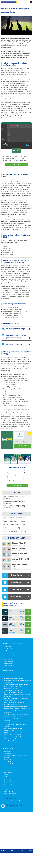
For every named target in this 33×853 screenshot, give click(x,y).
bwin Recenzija (7, 650)
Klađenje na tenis (8, 791)
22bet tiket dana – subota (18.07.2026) (14, 521)
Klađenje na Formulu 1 (9, 783)
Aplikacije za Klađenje (9, 763)
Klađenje (3, 850)
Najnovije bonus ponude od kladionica (14, 702)
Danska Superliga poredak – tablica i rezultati (16, 684)
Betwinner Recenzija (9, 655)
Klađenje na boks (8, 785)
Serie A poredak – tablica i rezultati (13, 728)
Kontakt (21, 800)
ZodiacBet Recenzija (9, 665)
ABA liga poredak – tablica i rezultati (13, 678)
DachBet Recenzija (9, 657)
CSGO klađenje (8, 787)
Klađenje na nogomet (9, 778)
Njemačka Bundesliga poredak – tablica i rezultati (17, 708)
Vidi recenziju (19, 436)
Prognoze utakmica (9, 772)
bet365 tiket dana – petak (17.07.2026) (14, 524)
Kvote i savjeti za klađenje (10, 688)
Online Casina (7, 753)
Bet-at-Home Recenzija (10, 648)
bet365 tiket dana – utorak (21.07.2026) (15, 517)
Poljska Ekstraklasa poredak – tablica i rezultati (16, 714)
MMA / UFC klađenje (9, 789)
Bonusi (12, 850)
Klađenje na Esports (9, 780)
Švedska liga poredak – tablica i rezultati (14, 741)
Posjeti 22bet (17, 485)
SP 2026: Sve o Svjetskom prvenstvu (13, 732)
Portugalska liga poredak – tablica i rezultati (15, 716)
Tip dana (6, 776)
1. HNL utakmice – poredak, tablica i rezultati (15, 674)
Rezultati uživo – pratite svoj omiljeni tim (14, 722)
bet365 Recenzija (8, 146)
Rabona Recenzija (8, 663)
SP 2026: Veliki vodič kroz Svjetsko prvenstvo (15, 735)
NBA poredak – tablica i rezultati (12, 704)
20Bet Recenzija (8, 653)
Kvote (22, 850)
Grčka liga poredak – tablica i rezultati (14, 686)
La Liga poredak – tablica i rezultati (13, 690)
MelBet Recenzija (8, 661)
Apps (30, 850)
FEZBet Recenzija (8, 659)
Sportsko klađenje (8, 759)
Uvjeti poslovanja (14, 800)
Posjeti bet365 (16, 164)
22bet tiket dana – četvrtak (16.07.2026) (15, 528)
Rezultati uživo (7, 751)
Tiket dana (6, 743)
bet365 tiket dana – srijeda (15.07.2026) (15, 531)
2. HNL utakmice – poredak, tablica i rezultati (15, 676)
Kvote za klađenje (8, 761)
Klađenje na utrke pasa (10, 793)
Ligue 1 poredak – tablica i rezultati (13, 692)
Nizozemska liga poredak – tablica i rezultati (15, 706)
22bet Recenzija (8, 646)
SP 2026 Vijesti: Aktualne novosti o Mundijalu (15, 730)
